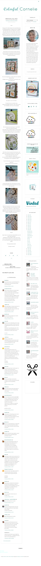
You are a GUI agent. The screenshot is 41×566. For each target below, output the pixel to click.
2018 (29, 226)
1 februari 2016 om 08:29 (9, 530)
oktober (28, 234)
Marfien (6, 314)
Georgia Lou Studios (20, 556)
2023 (29, 219)
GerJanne (6, 346)
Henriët (6, 505)
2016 (29, 229)
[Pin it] (17, 255)
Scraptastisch (7, 288)
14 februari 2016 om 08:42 (9, 538)
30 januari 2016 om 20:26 (9, 334)
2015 (29, 248)
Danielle (6, 412)
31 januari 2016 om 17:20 (9, 512)
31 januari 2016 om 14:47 (9, 466)
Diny (5, 377)
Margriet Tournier (8, 469)
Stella (6, 366)
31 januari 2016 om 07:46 (9, 392)
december (29, 231)
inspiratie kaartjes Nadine (11, 20)
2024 (29, 217)
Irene (6, 321)
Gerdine (6, 431)
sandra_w (6, 514)
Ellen (6, 454)
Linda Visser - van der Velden (10, 499)
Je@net (6, 304)
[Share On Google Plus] (13, 255)
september (29, 235)
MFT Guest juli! (34, 283)
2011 (29, 254)
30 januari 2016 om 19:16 (9, 302)
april (28, 242)
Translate (34, 21)
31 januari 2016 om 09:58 (9, 419)
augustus (29, 237)
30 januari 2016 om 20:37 (9, 344)
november (29, 232)
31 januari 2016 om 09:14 (9, 409)
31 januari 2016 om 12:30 (9, 437)
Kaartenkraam (7, 395)
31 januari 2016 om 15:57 (9, 496)
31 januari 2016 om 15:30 (9, 489)
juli (28, 238)
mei (28, 241)
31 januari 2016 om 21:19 (9, 517)
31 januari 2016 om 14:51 (9, 478)
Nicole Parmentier (8, 439)
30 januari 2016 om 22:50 (9, 374)
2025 (29, 216)
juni (28, 239)
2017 (29, 228)
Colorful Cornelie (5, 556)
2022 (29, 220)
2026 (29, 215)
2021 (29, 222)
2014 (29, 250)
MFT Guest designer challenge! (33, 274)
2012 (29, 253)
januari (28, 247)
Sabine (6, 386)
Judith (6, 337)
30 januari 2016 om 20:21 (9, 318)
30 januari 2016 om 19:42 (9, 311)
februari (28, 245)
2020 (29, 223)
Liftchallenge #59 (34, 340)
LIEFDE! (32, 322)
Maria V (6, 492)
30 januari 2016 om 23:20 (9, 384)
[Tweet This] (5, 255)
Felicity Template (11, 556)
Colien (6, 520)
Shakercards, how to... (31, 80)
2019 (29, 225)
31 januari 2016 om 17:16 (9, 502)
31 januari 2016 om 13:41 (9, 452)
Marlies (6, 481)
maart (28, 244)
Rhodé (6, 280)
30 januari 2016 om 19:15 (9, 286)
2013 (29, 251)
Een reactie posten (7, 540)
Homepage (2, 550)
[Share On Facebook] (9, 255)
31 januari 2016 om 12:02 (9, 429)
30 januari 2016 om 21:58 (9, 363)
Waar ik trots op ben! (4, 552)
